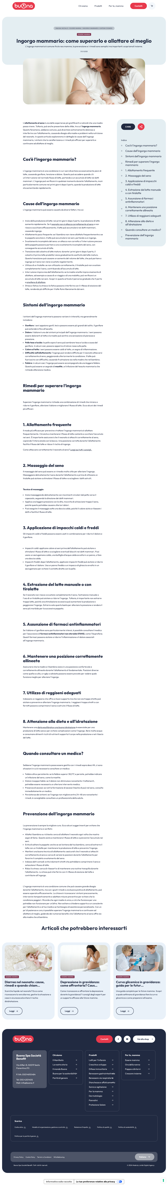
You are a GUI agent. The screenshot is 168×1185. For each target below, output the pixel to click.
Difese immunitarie (98, 1069)
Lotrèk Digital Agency (146, 1165)
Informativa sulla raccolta (59, 1181)
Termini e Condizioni (44, 1157)
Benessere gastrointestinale (102, 1073)
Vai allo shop (143, 1039)
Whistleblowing (59, 1157)
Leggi (12, 1011)
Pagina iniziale (62, 28)
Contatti (138, 6)
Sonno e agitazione (98, 1087)
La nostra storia (60, 1064)
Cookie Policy (30, 1157)
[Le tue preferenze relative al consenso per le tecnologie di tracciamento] (163, 1180)
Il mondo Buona (60, 1069)
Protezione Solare (97, 1104)
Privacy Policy (18, 1157)
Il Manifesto (58, 1060)
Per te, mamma (132, 1055)
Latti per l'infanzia (97, 1060)
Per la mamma (96, 1091)
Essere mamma (75, 28)
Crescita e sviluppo (97, 1064)
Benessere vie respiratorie (101, 1078)
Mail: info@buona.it (25, 1083)
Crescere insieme (133, 1073)
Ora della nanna (132, 1064)
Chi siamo (57, 1055)
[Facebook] (118, 1039)
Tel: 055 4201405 (24, 1079)
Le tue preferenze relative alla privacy (95, 1181)
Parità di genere (60, 1078)
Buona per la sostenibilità (64, 1073)
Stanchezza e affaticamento (102, 1082)
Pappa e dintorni (133, 1069)
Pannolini (93, 1100)
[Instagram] (127, 1039)
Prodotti (93, 1055)
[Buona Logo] (23, 6)
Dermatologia (95, 1096)
